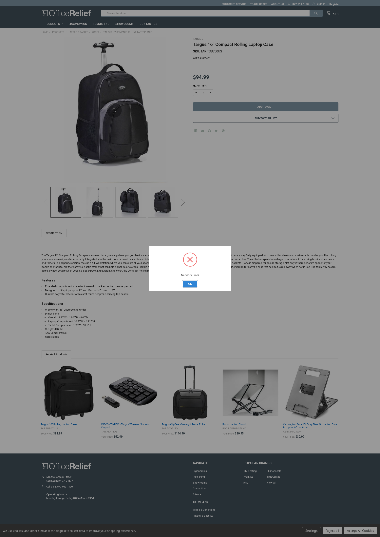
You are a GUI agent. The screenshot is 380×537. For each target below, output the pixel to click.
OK (190, 283)
